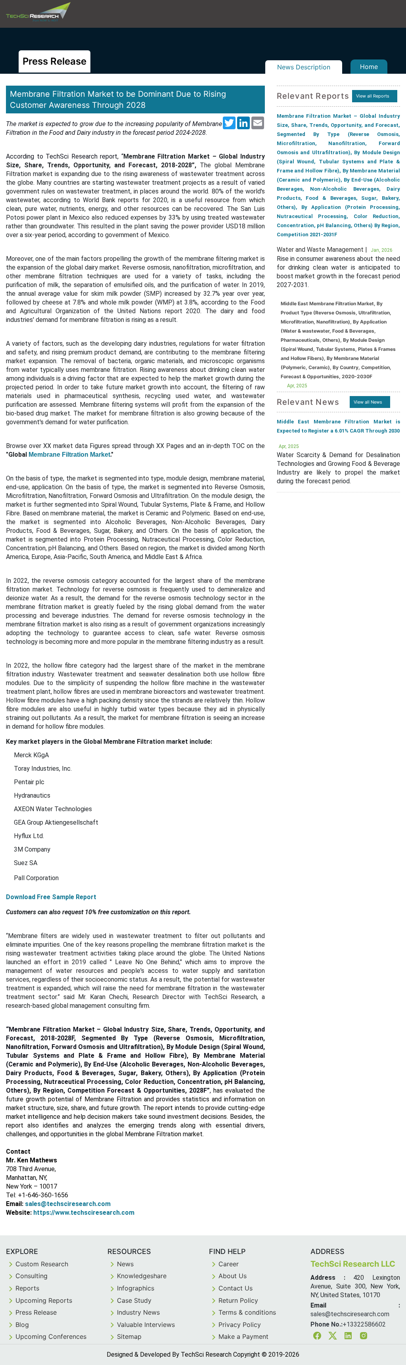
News (125, 1264)
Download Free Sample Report (51, 897)
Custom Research (41, 1264)
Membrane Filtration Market (69, 454)
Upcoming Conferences (50, 1336)
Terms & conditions (247, 1312)
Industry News (138, 1312)
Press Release (36, 1312)
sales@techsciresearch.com (68, 1204)
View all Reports (372, 96)
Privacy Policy (239, 1325)
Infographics (135, 1288)
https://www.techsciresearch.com (83, 1212)
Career (228, 1264)
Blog (22, 1325)
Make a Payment (243, 1336)
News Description (303, 67)
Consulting (31, 1276)
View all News (368, 402)
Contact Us (235, 1288)
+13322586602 (364, 1324)
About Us (232, 1276)
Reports (27, 1288)
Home (369, 67)
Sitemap (129, 1336)
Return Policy (238, 1300)
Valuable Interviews (146, 1325)
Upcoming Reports (43, 1300)
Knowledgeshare (142, 1276)
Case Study (134, 1300)
